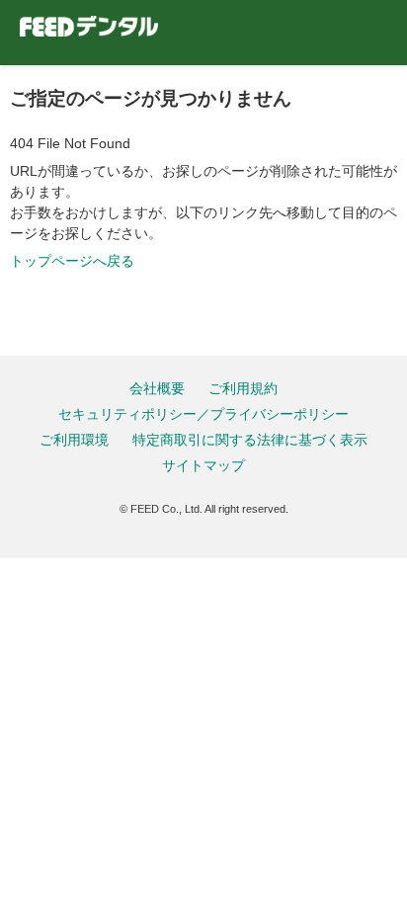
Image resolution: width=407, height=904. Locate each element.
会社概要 (157, 388)
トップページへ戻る (72, 261)
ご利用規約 (243, 388)
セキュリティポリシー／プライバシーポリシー (203, 414)
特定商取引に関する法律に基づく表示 (249, 440)
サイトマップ (203, 465)
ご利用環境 (74, 440)
